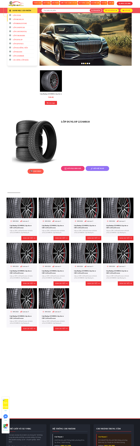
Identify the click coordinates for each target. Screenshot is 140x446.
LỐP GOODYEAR (19, 27)
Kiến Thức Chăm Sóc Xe (69, 3)
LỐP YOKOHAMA (19, 35)
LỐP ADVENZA (18, 44)
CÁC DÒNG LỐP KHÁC (21, 60)
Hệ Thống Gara (84, 3)
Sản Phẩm (55, 3)
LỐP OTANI (17, 15)
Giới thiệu (46, 3)
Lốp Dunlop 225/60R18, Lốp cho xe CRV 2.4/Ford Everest (51, 94)
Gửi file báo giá (74, 168)
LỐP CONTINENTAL (20, 31)
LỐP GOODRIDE (18, 56)
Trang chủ (37, 3)
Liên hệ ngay (98, 168)
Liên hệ (51, 97)
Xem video (37, 171)
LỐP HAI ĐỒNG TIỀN (20, 48)
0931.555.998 (125, 3)
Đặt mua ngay (51, 103)
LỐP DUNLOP (17, 40)
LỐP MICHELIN (18, 19)
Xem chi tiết (28, 238)
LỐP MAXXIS (17, 52)
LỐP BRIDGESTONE (20, 23)
